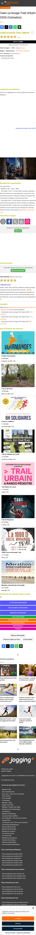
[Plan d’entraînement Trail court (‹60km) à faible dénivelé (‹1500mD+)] (27, 732)
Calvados (27, 51)
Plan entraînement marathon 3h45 (12, 860)
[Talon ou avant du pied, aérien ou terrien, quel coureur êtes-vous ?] (8, 690)
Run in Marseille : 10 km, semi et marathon (14, 818)
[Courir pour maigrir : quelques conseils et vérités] (27, 711)
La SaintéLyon (6, 811)
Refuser (18, 923)
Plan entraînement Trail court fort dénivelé (14, 904)
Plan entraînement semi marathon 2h (13, 873)
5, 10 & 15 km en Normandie (18, 602)
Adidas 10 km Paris (7, 805)
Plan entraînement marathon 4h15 (12, 856)
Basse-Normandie (18, 635)
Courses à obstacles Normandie (18, 620)
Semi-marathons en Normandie (18, 607)
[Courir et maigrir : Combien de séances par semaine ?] (27, 670)
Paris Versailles (6, 798)
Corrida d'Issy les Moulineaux (10, 824)
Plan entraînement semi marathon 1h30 (13, 878)
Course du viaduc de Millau (10, 816)
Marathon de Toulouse (8, 831)
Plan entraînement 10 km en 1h (11, 887)
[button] (33, 908)
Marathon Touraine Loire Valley (11, 807)
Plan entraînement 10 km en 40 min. (12, 893)
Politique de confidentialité (23, 932)
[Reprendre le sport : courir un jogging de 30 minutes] (8, 711)
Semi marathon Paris (8, 791)
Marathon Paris (6, 789)
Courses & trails (5, 7)
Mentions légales (6, 771)
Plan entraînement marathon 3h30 (12, 862)
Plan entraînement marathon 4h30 (12, 854)
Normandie (19, 51)
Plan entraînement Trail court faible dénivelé (15, 902)
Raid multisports (18, 626)
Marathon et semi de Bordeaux (11, 809)
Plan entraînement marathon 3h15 (12, 865)
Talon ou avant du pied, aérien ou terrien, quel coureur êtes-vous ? (7, 699)
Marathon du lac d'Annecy (9, 838)
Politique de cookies (10, 932)
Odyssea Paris (6, 820)
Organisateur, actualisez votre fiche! (25, 128)
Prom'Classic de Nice (8, 833)
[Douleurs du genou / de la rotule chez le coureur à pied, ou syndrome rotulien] (27, 690)
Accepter (18, 918)
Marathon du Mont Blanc (9, 842)
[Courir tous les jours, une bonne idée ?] (8, 732)
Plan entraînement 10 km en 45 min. (12, 891)
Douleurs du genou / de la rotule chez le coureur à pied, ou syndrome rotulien (27, 699)
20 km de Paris (6, 796)
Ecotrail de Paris (6, 835)
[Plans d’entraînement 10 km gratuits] (8, 670)
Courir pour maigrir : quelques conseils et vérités (25, 720)
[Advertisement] (18, 73)
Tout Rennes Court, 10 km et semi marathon (15, 822)
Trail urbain (28, 639)
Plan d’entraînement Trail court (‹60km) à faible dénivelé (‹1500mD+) (26, 742)
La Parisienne (6, 800)
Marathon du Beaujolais (9, 813)
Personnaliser (18, 928)
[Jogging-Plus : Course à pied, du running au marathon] (12, 3)
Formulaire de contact (7, 780)
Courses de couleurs (18, 623)
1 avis (18, 37)
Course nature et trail (12, 639)
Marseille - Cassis (7, 802)
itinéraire (22, 48)
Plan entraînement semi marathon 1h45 (13, 876)
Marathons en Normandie (18, 613)
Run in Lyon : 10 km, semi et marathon (13, 794)
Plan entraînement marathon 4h (11, 858)
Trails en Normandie (18, 617)
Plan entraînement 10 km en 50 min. (12, 889)
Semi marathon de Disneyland (11, 844)
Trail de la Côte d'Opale (8, 840)
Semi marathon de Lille (9, 827)
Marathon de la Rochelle (9, 829)
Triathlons (18, 628)
